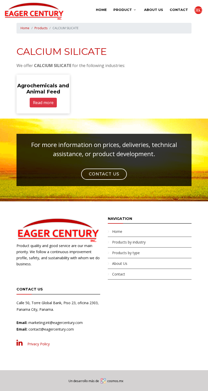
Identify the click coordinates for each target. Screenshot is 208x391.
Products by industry (129, 242)
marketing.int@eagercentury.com (55, 322)
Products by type (126, 252)
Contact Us (104, 174)
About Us (153, 10)
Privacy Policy (38, 343)
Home (101, 10)
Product (122, 10)
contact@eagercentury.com (51, 329)
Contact (179, 10)
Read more (43, 102)
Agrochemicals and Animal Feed (43, 89)
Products (40, 28)
